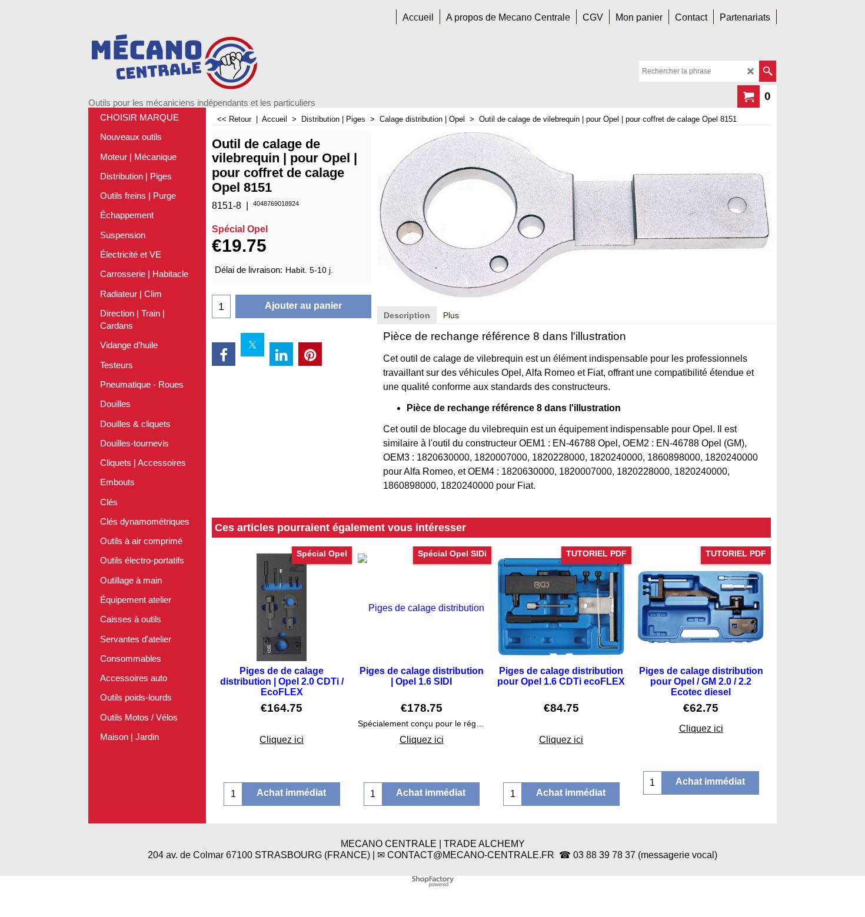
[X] (252, 344)
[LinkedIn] (281, 354)
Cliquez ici (282, 740)
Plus (451, 315)
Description (407, 315)
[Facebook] (223, 354)
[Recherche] (767, 71)
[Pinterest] (310, 354)
